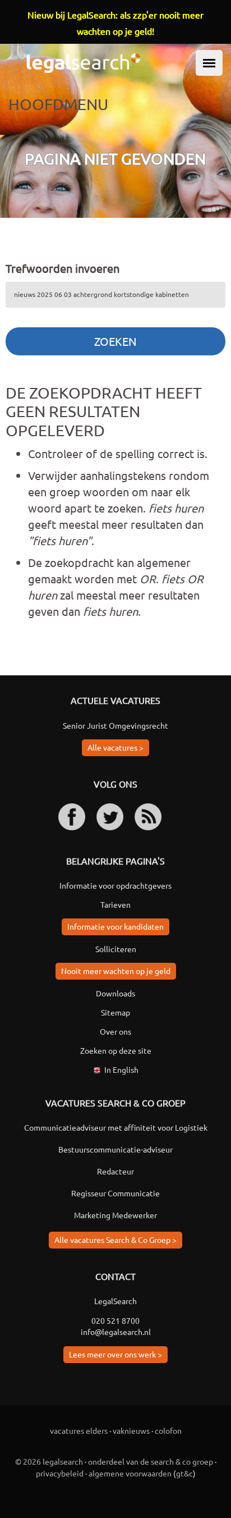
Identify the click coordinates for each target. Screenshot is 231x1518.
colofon (168, 1430)
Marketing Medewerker (115, 1215)
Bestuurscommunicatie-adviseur (115, 1149)
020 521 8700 (115, 1320)
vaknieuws (131, 1430)
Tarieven (115, 904)
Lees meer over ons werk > (115, 1354)
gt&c (184, 1473)
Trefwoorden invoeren (62, 268)
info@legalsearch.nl (116, 1332)
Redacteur (115, 1171)
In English (121, 1069)
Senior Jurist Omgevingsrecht (115, 725)
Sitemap (115, 1012)
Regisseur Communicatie (115, 1193)
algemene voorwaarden (130, 1473)
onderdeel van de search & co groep (150, 1461)
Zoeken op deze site (115, 1050)
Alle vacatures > (115, 747)
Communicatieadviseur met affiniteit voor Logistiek (115, 1127)
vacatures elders (79, 1430)
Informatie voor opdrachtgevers (115, 885)
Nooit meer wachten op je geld (115, 971)
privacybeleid (60, 1473)
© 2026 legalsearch (49, 1461)
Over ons (115, 1031)
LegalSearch (115, 1301)
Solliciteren (115, 949)
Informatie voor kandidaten (115, 926)
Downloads (115, 993)
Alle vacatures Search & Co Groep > (115, 1239)
